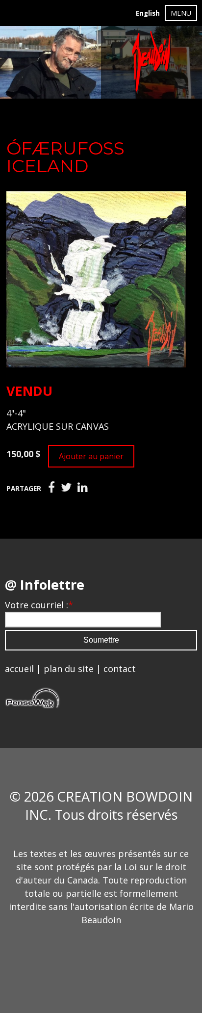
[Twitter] (66, 487)
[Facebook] (51, 487)
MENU (181, 13)
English (148, 13)
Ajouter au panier (91, 456)
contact (119, 669)
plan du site (69, 669)
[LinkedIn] (83, 487)
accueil (19, 669)
